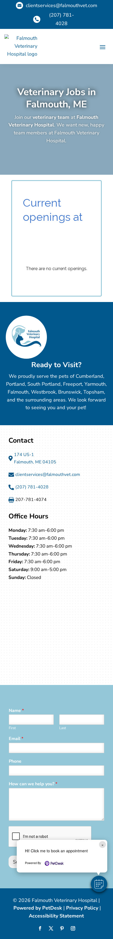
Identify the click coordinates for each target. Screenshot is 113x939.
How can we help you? (33, 784)
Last (62, 728)
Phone (15, 761)
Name (16, 711)
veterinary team (51, 117)
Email (16, 739)
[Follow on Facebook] (40, 928)
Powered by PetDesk (37, 908)
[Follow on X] (51, 928)
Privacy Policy (82, 908)
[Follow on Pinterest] (62, 928)
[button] (99, 884)
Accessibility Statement (56, 916)
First (12, 728)
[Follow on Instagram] (73, 928)
